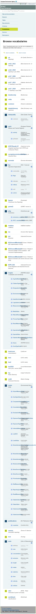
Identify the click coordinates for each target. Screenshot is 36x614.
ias (9, 232)
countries (15, 525)
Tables (4, 20)
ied (9, 236)
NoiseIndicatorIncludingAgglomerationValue (16, 445)
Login (23, 3)
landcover (11, 351)
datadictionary (13, 108)
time (14, 576)
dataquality (12, 114)
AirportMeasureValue (16, 391)
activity (15, 132)
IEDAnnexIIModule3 (14, 249)
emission (15, 558)
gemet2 (10, 206)
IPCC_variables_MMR (16, 220)
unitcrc (15, 193)
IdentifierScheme (16, 299)
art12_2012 (12, 64)
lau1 (9, 357)
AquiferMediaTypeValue (16, 279)
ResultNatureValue (16, 323)
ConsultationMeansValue (16, 407)
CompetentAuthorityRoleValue (16, 401)
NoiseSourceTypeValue (16, 469)
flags (14, 175)
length (15, 562)
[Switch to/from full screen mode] (26, 4)
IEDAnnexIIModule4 (14, 257)
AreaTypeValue (16, 397)
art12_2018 (12, 70)
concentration (16, 553)
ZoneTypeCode (16, 346)
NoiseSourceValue (16, 474)
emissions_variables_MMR (16, 217)
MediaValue (16, 311)
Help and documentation (8, 14)
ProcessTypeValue (16, 319)
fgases (10, 200)
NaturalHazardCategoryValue (16, 314)
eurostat (11, 160)
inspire (10, 273)
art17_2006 (12, 76)
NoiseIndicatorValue (16, 459)
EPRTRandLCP (13, 146)
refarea (15, 184)
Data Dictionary (15, 11)
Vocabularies (5, 29)
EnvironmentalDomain (16, 293)
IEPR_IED (11, 265)
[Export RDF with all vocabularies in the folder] (31, 117)
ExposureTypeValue (16, 424)
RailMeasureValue (16, 484)
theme (14, 343)
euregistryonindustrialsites (14, 154)
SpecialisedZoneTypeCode (16, 330)
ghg (9, 211)
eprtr (9, 126)
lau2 (9, 362)
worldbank (11, 597)
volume (15, 585)
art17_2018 (12, 88)
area (14, 549)
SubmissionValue (16, 514)
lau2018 (10, 366)
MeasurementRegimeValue (16, 306)
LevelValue (16, 440)
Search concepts (22, 52)
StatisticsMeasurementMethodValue (16, 337)
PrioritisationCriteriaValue (16, 478)
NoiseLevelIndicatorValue (16, 463)
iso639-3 (15, 434)
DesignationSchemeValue (16, 288)
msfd (10, 379)
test (9, 537)
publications (12, 521)
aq (9, 57)
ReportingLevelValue (16, 489)
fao (9, 165)
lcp (9, 373)
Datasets (4, 17)
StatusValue (16, 504)
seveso (10, 530)
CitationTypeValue (16, 283)
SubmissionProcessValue (16, 509)
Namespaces (5, 35)
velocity (15, 581)
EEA (9, 1)
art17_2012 (12, 82)
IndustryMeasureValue (16, 428)
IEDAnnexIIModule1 (14, 242)
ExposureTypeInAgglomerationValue (16, 418)
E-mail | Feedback (6, 608)
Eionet (9, 11)
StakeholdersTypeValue (16, 499)
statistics (15, 572)
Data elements (6, 23)
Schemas (4, 26)
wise (9, 591)
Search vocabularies (10, 52)
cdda (10, 99)
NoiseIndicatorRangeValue (16, 453)
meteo (14, 567)
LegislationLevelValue (16, 302)
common (11, 104)
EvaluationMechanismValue (16, 412)
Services (4, 32)
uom (9, 541)
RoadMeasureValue (16, 494)
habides (11, 225)
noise (10, 385)
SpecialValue (16, 334)
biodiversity (12, 95)
